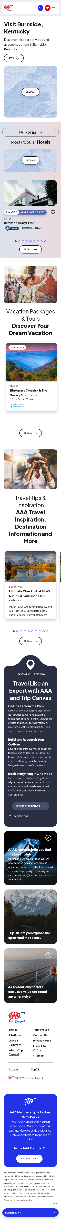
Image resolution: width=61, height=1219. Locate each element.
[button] (15, 241)
